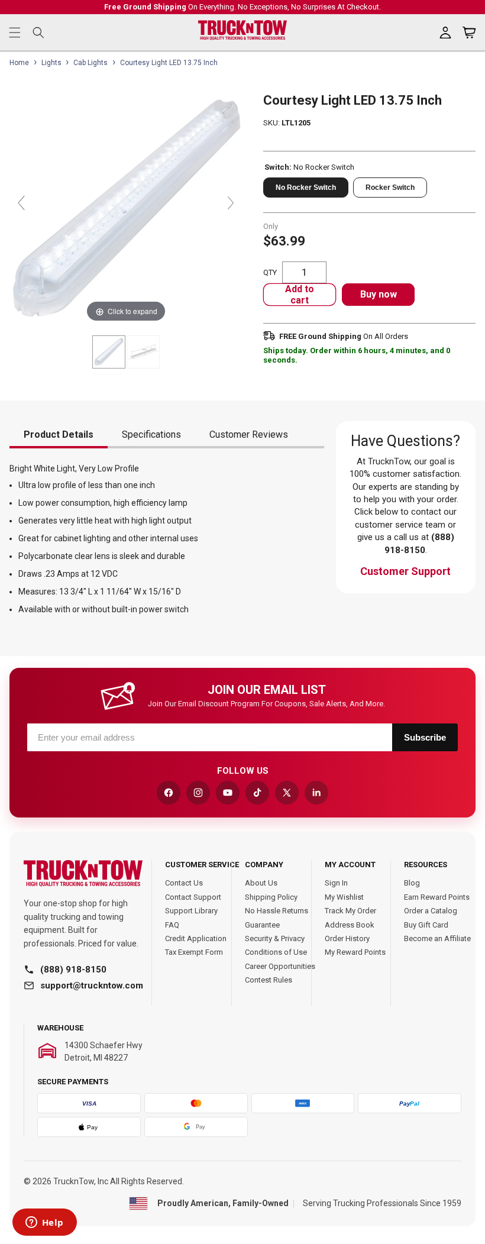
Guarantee (262, 924)
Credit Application (196, 938)
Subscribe (425, 737)
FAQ (172, 924)
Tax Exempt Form (194, 952)
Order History (347, 938)
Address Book (349, 924)
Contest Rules (268, 979)
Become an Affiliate (437, 938)
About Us (261, 882)
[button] (15, 32)
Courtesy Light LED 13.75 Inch (169, 63)
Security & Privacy (275, 938)
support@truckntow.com (91, 985)
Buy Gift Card (426, 924)
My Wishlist (344, 897)
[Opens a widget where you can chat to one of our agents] (44, 1223)
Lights (51, 63)
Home (19, 63)
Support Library (191, 910)
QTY (270, 272)
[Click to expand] (125, 208)
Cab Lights (90, 63)
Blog (412, 882)
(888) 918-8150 (73, 969)
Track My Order (350, 910)
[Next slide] (230, 203)
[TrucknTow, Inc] (83, 873)
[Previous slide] (21, 203)
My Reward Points (355, 952)
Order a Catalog (430, 910)
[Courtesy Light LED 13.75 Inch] (108, 352)
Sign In (336, 882)
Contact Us (184, 882)
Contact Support (193, 897)
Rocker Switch (390, 187)
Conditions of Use (276, 952)
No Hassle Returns (276, 910)
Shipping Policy (271, 897)
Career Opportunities (280, 966)
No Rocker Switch (306, 187)
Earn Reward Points (437, 897)
